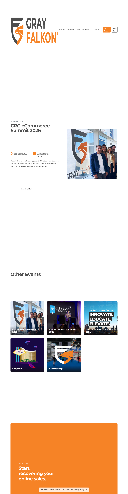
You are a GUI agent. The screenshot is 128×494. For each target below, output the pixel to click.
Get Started (107, 29)
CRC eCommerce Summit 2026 (25, 330)
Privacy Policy (79, 490)
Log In (114, 29)
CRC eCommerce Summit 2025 (62, 330)
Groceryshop (56, 368)
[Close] (87, 490)
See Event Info (26, 189)
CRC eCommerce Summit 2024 (99, 330)
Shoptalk (17, 368)
